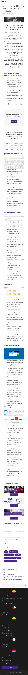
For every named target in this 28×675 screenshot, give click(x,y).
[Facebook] (10, 543)
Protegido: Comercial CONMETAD (10, 569)
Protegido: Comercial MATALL (9, 574)
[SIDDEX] (4, 1)
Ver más (14, 121)
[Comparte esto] (5, 527)
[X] (8, 543)
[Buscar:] (14, 584)
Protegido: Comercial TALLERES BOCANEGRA (13, 577)
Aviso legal (18, 672)
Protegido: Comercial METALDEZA (10, 572)
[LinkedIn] (5, 543)
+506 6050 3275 (7, 660)
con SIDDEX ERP (11, 134)
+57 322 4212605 (8, 633)
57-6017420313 (7, 630)
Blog (12, 13)
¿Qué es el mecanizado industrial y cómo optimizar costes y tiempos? (12, 580)
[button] (25, 1)
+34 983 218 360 (8, 601)
